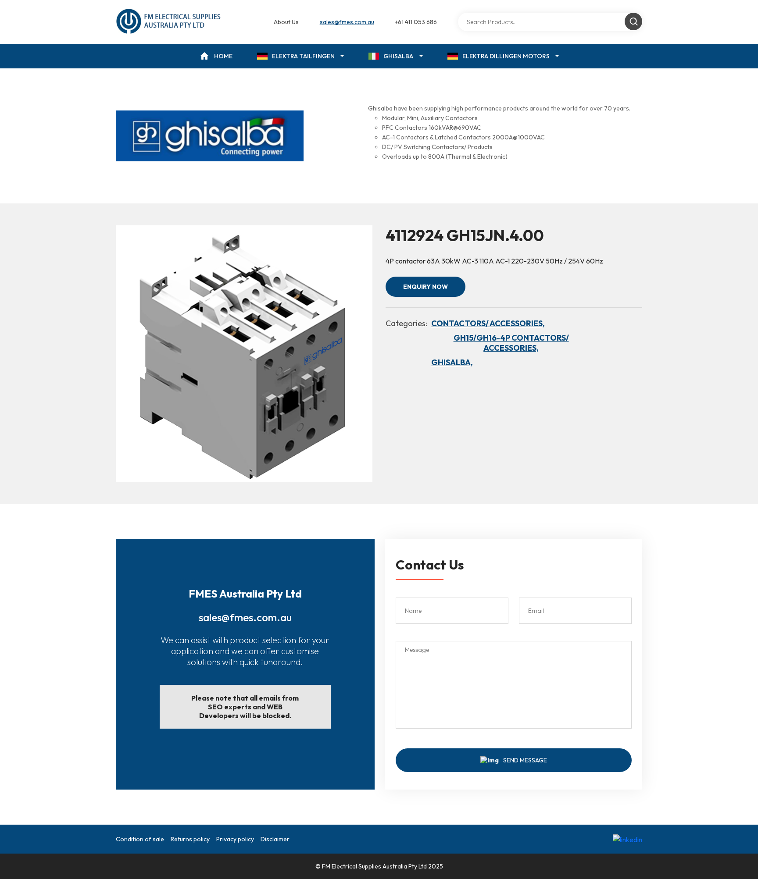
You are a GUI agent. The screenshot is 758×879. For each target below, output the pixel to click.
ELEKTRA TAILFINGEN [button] (303, 56)
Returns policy (190, 839)
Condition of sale (140, 839)
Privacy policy (235, 839)
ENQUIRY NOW (425, 287)
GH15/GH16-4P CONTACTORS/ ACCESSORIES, (511, 343)
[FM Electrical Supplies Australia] (169, 22)
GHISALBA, (452, 362)
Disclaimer (275, 839)
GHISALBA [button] (398, 56)
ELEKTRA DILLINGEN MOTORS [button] (506, 56)
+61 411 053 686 (416, 22)
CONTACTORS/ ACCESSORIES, (488, 323)
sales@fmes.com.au (347, 22)
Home (223, 56)
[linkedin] (627, 839)
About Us (286, 22)
